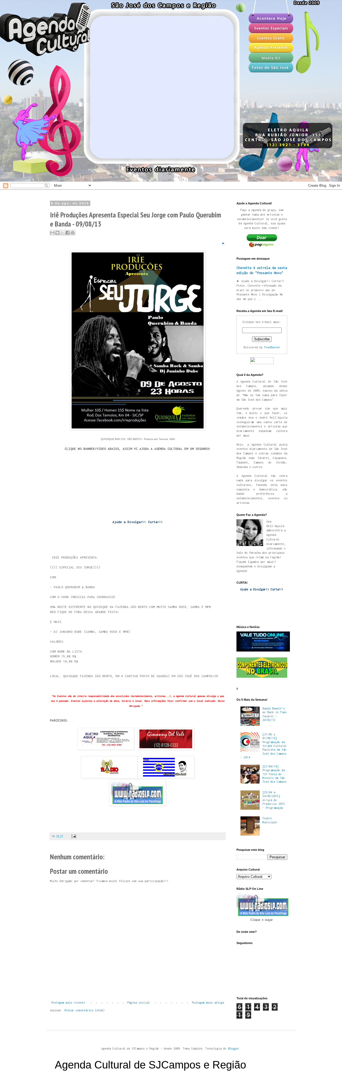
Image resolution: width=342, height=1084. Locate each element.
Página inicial (138, 1002)
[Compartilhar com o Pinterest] (72, 232)
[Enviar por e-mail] (52, 232)
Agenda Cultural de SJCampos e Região (150, 1065)
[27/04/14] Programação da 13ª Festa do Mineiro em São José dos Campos (274, 774)
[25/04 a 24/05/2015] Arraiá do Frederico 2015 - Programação (273, 800)
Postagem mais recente (68, 1002)
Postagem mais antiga (208, 1002)
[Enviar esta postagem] (73, 836)
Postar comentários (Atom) (84, 1010)
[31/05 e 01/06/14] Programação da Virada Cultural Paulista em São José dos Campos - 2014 (263, 746)
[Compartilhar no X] (62, 232)
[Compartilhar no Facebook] (67, 232)
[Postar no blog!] (57, 232)
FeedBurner (272, 347)
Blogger (233, 1048)
